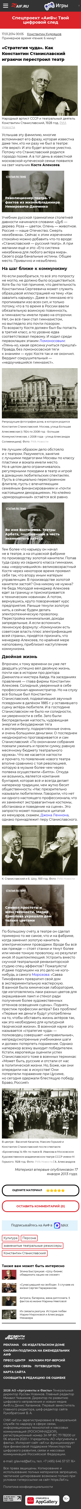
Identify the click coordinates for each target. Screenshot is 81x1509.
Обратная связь (17, 1366)
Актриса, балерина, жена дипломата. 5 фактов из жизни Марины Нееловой (45, 1299)
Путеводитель (47, 1366)
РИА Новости (39, 441)
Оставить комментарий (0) (40, 1206)
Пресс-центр (14, 1360)
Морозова (40, 975)
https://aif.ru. (60, 1480)
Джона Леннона (54, 815)
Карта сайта (14, 1372)
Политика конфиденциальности (28, 1487)
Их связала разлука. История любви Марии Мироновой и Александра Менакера (43, 1314)
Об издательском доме (43, 1345)
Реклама (11, 1345)
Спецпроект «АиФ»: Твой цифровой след (40, 20)
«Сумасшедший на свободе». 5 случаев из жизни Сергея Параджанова (47, 1286)
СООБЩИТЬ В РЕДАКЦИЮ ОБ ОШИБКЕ (34, 1378)
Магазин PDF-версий (47, 1360)
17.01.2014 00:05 (13, 34)
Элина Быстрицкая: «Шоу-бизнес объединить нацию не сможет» (41, 1273)
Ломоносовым (52, 341)
